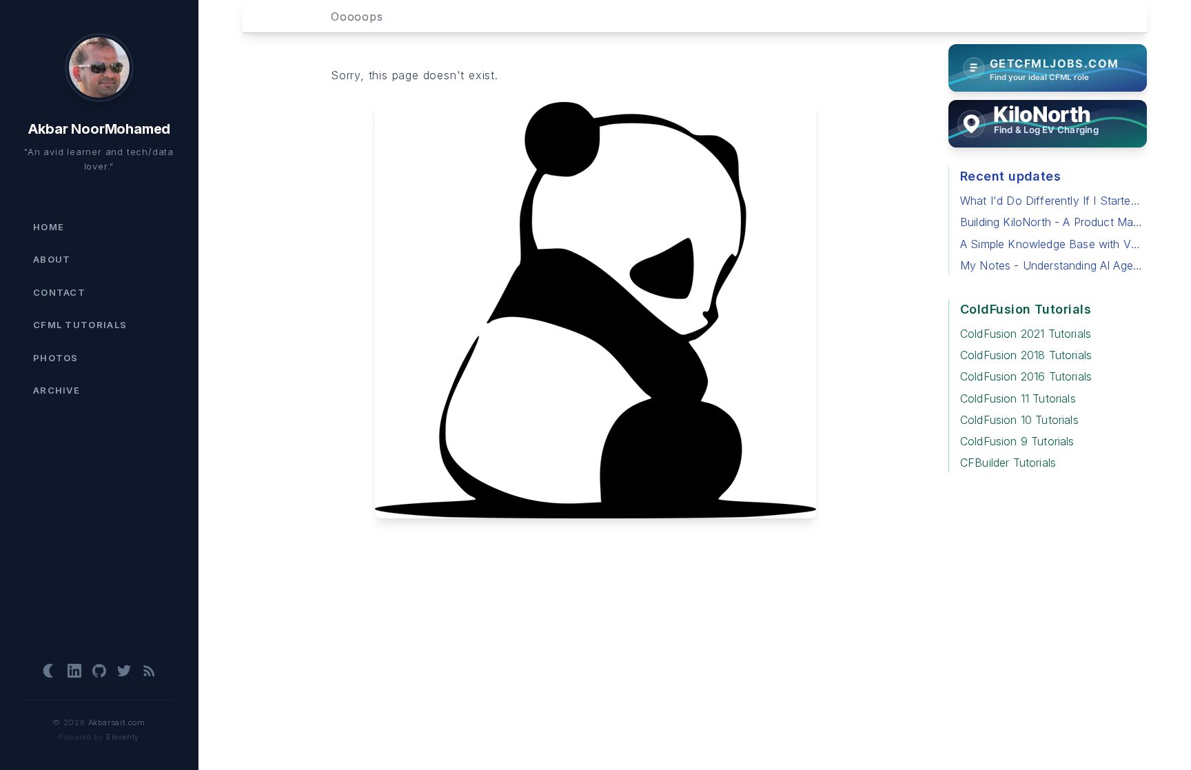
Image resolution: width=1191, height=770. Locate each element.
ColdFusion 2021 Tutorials (1025, 334)
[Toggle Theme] (50, 671)
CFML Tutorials (80, 324)
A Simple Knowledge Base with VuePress (1052, 244)
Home (48, 226)
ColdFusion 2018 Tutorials (1026, 355)
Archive (56, 390)
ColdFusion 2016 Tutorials (1026, 376)
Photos (56, 357)
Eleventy (122, 737)
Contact (59, 292)
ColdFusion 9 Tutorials (1017, 441)
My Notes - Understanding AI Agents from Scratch (1052, 265)
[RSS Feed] (149, 671)
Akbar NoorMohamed (99, 129)
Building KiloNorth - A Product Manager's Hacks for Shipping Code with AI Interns (1052, 222)
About (52, 259)
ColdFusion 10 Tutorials (1019, 420)
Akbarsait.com (116, 722)
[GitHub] (99, 671)
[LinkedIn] (74, 671)
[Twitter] (124, 671)
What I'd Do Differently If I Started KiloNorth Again (1052, 200)
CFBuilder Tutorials (1008, 462)
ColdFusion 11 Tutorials (1018, 398)
